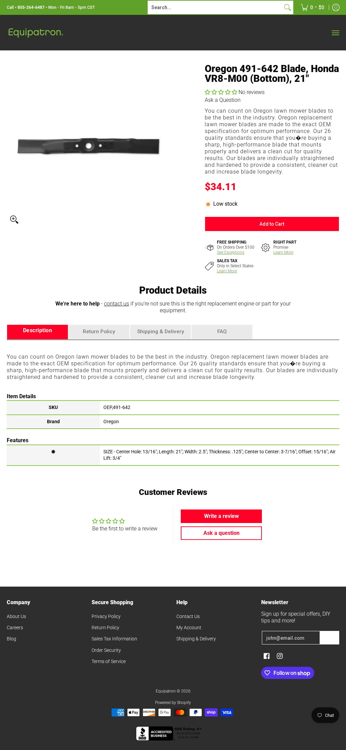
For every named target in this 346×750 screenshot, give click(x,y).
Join (329, 637)
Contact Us (188, 616)
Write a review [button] (221, 516)
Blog (11, 638)
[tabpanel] (173, 402)
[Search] (287, 7)
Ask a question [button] (221, 533)
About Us (16, 616)
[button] (222, 92)
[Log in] (336, 7)
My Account (188, 627)
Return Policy (105, 627)
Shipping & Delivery (196, 638)
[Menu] (335, 32)
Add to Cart (272, 224)
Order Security (106, 650)
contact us (116, 303)
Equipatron (166, 691)
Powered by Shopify (173, 702)
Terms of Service (109, 661)
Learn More (283, 252)
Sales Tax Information (114, 638)
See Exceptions (230, 252)
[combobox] (215, 7)
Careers (15, 627)
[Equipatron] (35, 32)
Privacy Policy (106, 616)
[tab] (37, 332)
